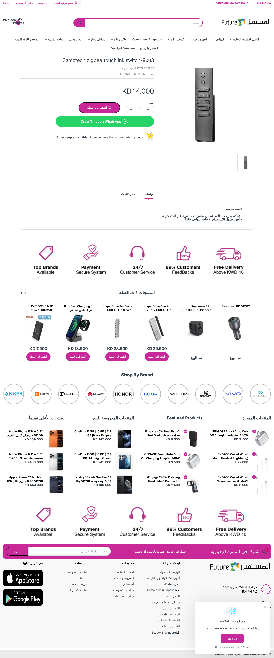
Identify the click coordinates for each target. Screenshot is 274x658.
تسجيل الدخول (34, 2)
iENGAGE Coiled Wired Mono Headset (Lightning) (230, 456)
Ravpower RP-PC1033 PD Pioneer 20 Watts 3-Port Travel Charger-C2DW (198, 308)
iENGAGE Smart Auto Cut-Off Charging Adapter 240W (229, 433)
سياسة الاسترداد (124, 596)
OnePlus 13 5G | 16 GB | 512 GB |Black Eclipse (92, 433)
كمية (151, 102)
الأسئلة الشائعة (125, 572)
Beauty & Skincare (164, 632)
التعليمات (83, 578)
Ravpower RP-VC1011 (236, 306)
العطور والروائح (170, 626)
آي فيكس (128, 584)
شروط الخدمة (79, 584)
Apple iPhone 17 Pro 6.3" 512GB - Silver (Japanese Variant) (26, 456)
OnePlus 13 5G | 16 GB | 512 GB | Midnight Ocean (92, 456)
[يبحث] (79, 22)
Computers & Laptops (161, 590)
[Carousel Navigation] (24, 293)
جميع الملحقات (171, 584)
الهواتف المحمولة (170, 572)
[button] (145, 68)
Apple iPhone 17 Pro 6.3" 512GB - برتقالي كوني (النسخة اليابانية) (24, 433)
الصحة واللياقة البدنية (167, 620)
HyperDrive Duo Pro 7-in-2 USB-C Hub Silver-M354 (158, 308)
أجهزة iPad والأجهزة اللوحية (163, 578)
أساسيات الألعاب (170, 614)
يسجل (19, 2)
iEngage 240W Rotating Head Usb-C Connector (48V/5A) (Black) (163, 479)
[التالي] (26, 293)
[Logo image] (260, 394)
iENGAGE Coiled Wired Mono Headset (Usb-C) (232, 479)
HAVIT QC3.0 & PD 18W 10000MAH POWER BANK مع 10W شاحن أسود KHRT (39, 308)
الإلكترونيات (173, 596)
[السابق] (22, 293)
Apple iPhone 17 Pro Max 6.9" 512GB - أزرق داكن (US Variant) (25, 479)
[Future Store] (246, 20)
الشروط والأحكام (124, 578)
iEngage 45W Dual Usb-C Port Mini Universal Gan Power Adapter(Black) (162, 433)
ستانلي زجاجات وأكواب (166, 602)
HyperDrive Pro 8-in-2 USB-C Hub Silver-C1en (117, 308)
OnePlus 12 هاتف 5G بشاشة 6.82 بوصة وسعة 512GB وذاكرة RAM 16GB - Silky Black (92, 479)
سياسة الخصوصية (123, 590)
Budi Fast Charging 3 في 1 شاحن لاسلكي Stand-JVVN (78, 308)
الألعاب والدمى (171, 608)
